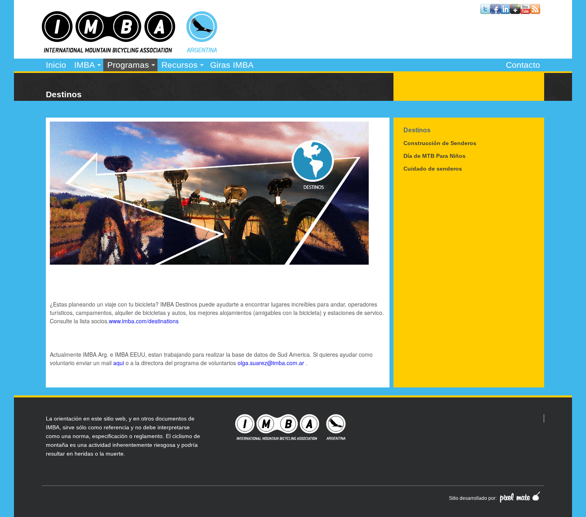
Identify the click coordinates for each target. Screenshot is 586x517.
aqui (118, 363)
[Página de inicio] (129, 50)
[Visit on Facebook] (495, 12)
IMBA (82, 65)
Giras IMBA (232, 64)
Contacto (523, 64)
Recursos (177, 65)
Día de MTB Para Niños (434, 156)
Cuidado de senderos (432, 168)
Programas (126, 65)
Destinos (417, 130)
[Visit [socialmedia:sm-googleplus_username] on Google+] (515, 12)
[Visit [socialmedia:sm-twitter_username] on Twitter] (485, 12)
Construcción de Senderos (439, 143)
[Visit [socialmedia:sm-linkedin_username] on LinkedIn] (505, 12)
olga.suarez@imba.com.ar (271, 363)
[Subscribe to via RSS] (535, 12)
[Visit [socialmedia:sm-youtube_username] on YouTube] (525, 12)
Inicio (56, 64)
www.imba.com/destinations (144, 321)
